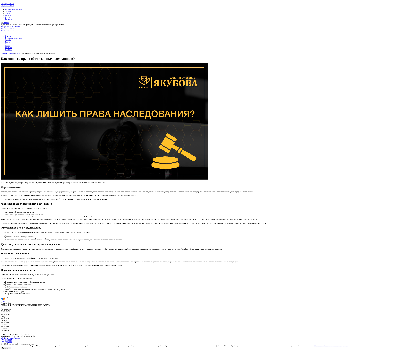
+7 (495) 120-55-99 (7, 340)
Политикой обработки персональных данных (331, 346)
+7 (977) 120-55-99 (7, 342)
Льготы (8, 15)
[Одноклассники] (4, 299)
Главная (8, 36)
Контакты (8, 19)
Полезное (8, 50)
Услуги (7, 13)
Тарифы (8, 11)
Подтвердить (6, 348)
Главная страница (7, 53)
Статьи (7, 17)
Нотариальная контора (13, 9)
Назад (3, 301)
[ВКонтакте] (2, 299)
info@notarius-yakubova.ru (10, 338)
